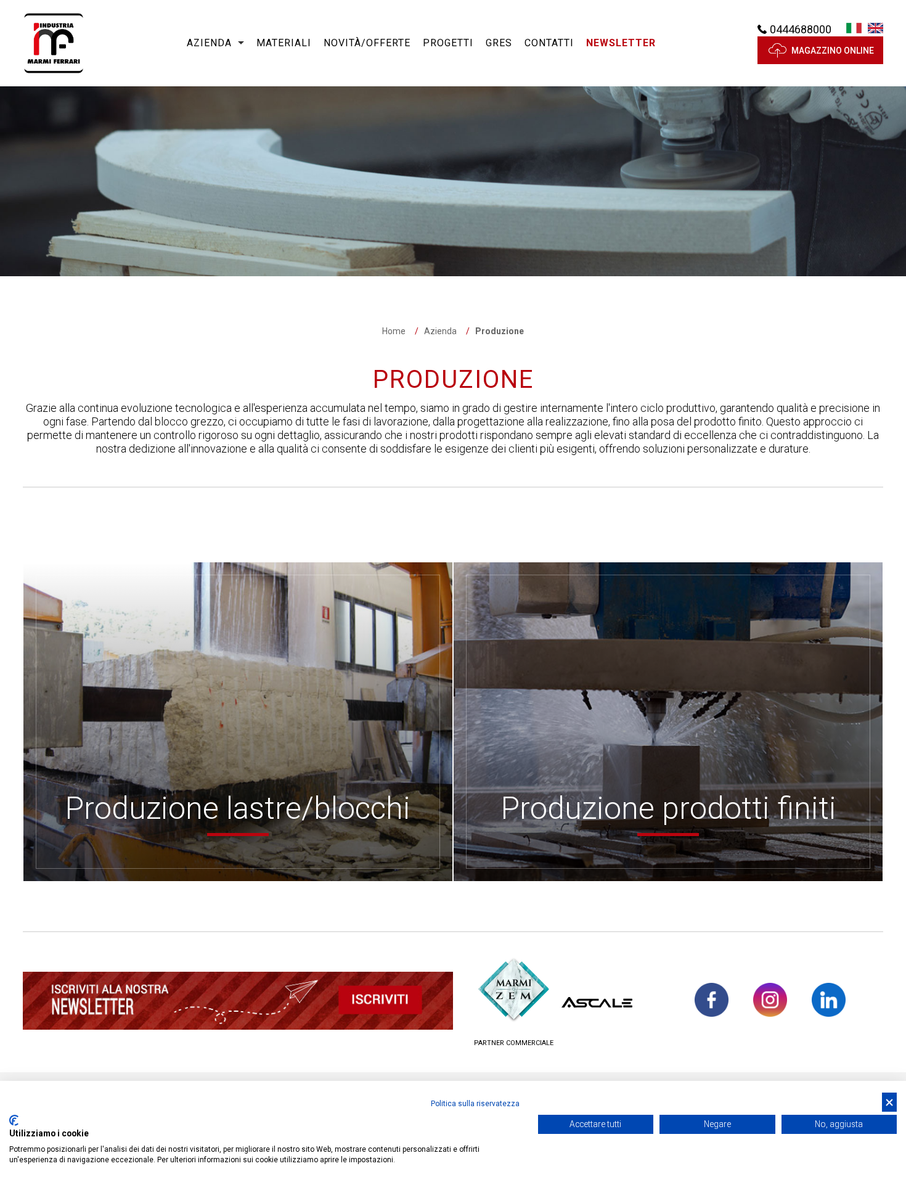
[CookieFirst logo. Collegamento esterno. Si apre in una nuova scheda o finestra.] (13, 1120)
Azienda (209, 43)
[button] (621, 43)
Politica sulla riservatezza (475, 1103)
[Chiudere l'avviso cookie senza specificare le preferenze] (889, 1102)
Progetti (448, 43)
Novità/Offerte (367, 43)
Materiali (283, 43)
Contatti (549, 43)
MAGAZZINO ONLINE (832, 50)
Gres (499, 43)
